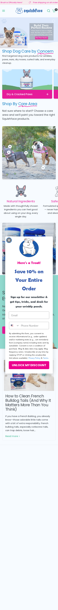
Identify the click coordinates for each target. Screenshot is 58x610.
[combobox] (14, 325)
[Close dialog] (9, 240)
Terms (45, 358)
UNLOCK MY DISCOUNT (29, 365)
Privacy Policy (34, 358)
